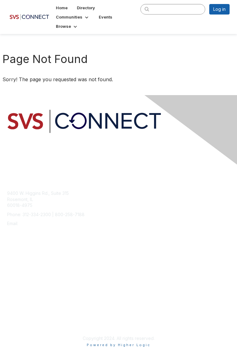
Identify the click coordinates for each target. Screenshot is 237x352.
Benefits (15, 270)
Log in (219, 9)
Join (11, 264)
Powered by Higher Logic (119, 345)
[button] (72, 17)
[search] (146, 9)
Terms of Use (21, 322)
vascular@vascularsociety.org (49, 223)
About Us (16, 317)
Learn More (19, 276)
